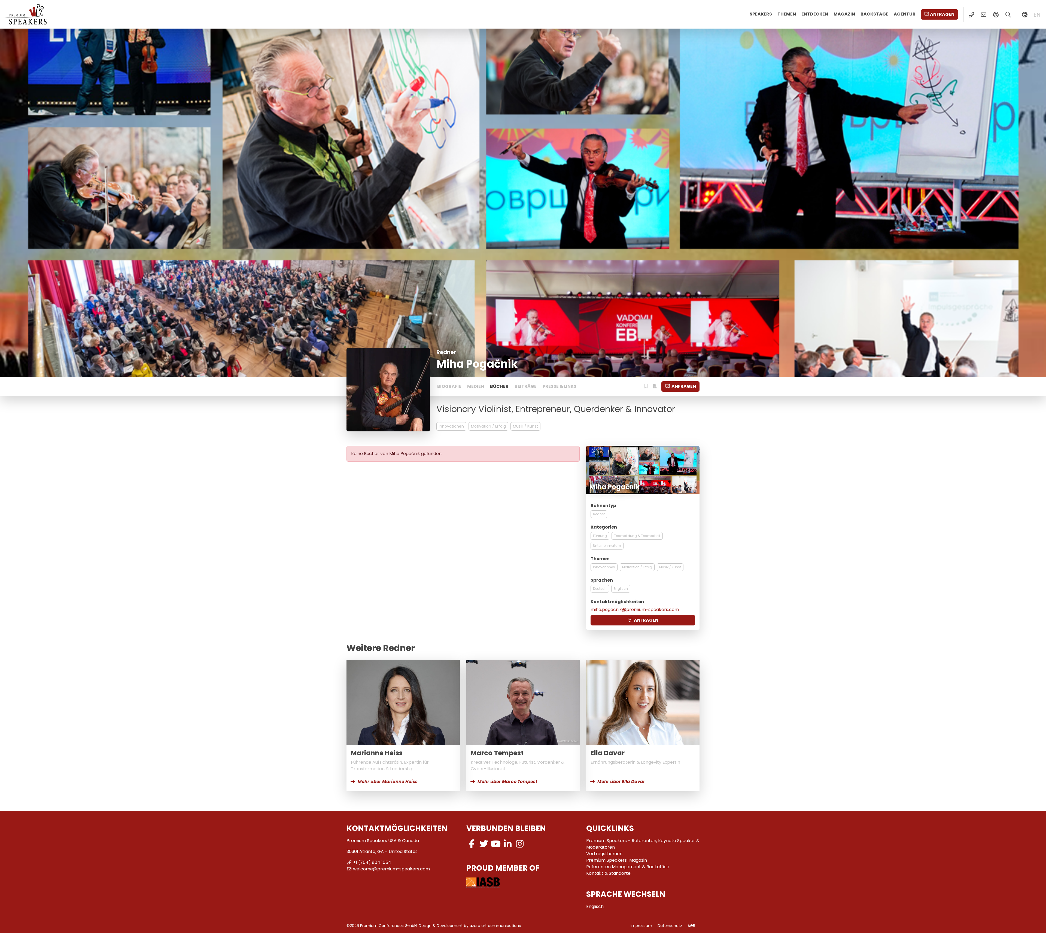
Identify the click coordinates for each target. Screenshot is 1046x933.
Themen (786, 14)
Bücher (499, 386)
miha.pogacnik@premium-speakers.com (635, 609)
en (1037, 15)
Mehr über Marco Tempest (507, 781)
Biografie (449, 386)
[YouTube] (495, 844)
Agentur (905, 14)
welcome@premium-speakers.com (391, 869)
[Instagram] (519, 844)
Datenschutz (670, 925)
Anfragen (942, 14)
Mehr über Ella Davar (621, 781)
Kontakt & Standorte (608, 873)
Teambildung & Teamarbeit (637, 535)
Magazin (844, 14)
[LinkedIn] (507, 844)
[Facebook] (471, 844)
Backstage (874, 14)
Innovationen (451, 426)
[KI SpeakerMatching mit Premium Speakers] (995, 15)
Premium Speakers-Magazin (616, 860)
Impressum (641, 925)
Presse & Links (559, 386)
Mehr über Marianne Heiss (388, 781)
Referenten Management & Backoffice (627, 867)
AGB (691, 925)
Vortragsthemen (604, 854)
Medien (475, 386)
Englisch (621, 588)
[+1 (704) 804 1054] (971, 15)
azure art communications (495, 925)
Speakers (761, 14)
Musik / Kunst (525, 426)
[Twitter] (483, 844)
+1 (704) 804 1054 (372, 862)
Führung (600, 535)
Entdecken (814, 14)
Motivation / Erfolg (488, 426)
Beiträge (526, 386)
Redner (599, 514)
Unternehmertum (607, 545)
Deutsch (600, 588)
